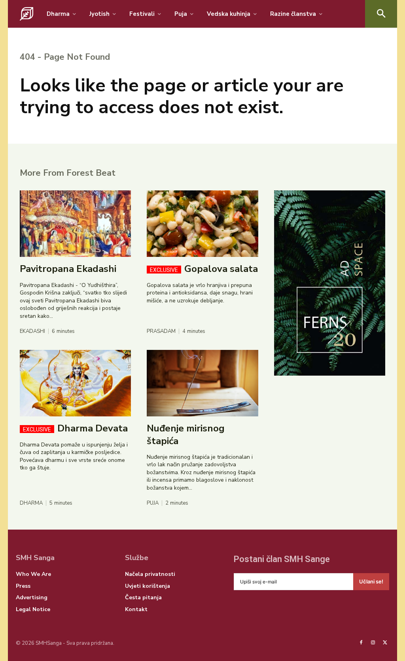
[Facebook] (361, 643)
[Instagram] (373, 643)
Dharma (31, 503)
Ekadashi (32, 331)
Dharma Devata (75, 428)
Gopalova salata (204, 268)
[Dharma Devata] (75, 383)
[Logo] (26, 14)
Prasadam (161, 331)
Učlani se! (371, 581)
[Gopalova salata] (202, 223)
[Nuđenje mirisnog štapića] (202, 383)
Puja (153, 503)
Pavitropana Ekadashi (68, 268)
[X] (385, 643)
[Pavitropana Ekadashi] (75, 223)
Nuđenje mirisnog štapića (186, 434)
